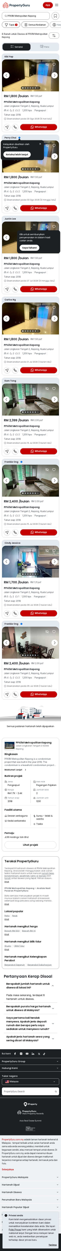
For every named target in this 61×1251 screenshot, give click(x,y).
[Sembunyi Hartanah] (47, 64)
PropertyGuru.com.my (13, 1139)
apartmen (25, 875)
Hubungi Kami (10, 1068)
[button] (16, 770)
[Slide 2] (25, 88)
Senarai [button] (19, 46)
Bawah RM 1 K (29, 931)
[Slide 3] (27, 88)
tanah (8, 878)
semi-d (34, 875)
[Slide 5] (32, 88)
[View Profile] (30, 56)
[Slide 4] (30, 88)
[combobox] (29, 15)
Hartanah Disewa (12, 1192)
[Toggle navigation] (56, 5)
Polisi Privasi (15, 1229)
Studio (8, 946)
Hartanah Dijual (11, 1184)
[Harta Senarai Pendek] (53, 64)
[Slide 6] (35, 88)
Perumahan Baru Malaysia (17, 1199)
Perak (15, 916)
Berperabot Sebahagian (40, 965)
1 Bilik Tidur (19, 946)
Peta (46, 46)
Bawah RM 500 (12, 931)
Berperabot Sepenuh (15, 965)
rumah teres (48, 873)
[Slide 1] (22, 88)
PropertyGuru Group (13, 1061)
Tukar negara (10, 1076)
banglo (42, 875)
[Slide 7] (37, 87)
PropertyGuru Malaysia (15, 1177)
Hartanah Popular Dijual (15, 1207)
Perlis (7, 916)
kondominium (12, 875)
